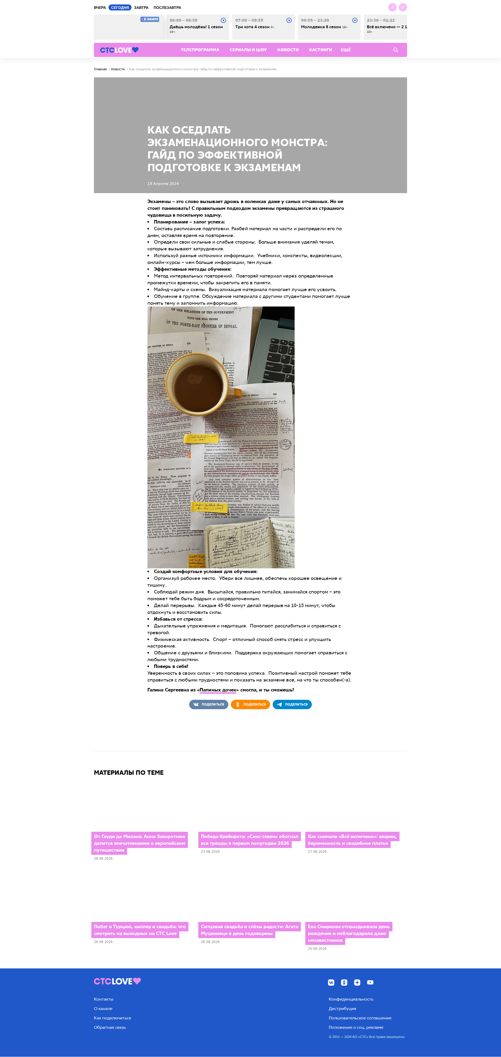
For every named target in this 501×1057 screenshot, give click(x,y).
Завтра (141, 7)
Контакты (103, 999)
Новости (288, 50)
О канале (103, 1008)
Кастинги (320, 50)
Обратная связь (110, 1027)
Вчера (100, 7)
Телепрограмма (200, 50)
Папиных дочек (218, 690)
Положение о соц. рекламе (356, 1027)
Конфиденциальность (351, 999)
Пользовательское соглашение (360, 1018)
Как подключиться (112, 1018)
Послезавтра (167, 7)
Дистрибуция (342, 1008)
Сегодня (120, 7)
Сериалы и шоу (248, 50)
